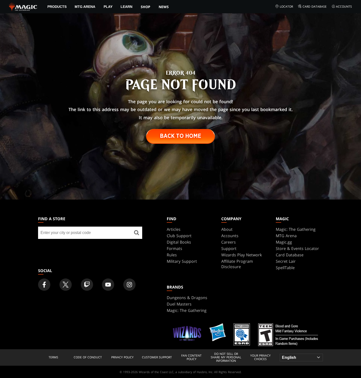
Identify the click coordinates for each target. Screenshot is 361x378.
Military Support (182, 261)
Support (228, 248)
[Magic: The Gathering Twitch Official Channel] (87, 284)
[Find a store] (136, 233)
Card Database (315, 6)
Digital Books (179, 242)
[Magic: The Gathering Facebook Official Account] (44, 284)
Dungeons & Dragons (187, 297)
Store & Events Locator (297, 248)
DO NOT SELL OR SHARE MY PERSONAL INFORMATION (226, 357)
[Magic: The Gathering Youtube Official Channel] (108, 284)
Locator (286, 6)
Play (108, 7)
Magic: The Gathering (296, 229)
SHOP (145, 6)
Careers (228, 242)
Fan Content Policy (191, 357)
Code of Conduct (88, 357)
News (164, 6)
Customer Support (157, 357)
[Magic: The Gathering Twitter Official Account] (65, 284)
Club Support (179, 235)
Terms (53, 357)
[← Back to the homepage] (23, 6)
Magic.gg (284, 242)
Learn (126, 7)
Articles (173, 229)
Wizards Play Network (241, 255)
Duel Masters (179, 304)
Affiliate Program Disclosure (237, 264)
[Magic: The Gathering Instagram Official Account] (129, 284)
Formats (174, 248)
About (227, 229)
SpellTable (285, 267)
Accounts (344, 6)
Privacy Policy (122, 357)
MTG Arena (85, 7)
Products (57, 7)
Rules (172, 255)
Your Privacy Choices (260, 357)
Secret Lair (286, 261)
